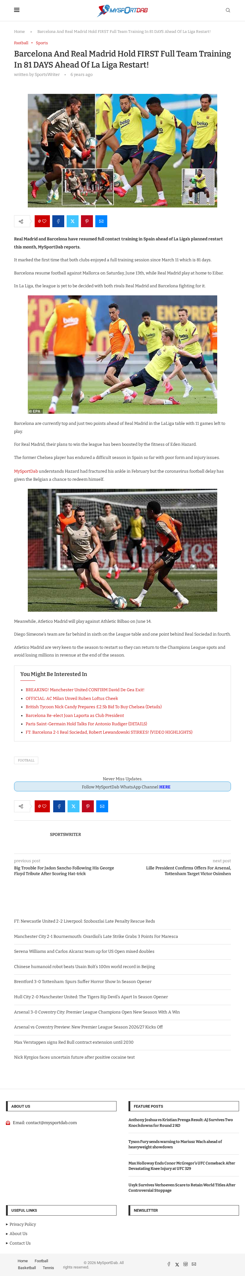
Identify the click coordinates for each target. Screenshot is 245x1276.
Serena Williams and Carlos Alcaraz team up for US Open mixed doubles (84, 951)
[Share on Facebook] (58, 221)
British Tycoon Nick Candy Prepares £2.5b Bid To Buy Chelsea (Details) (94, 706)
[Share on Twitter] (73, 221)
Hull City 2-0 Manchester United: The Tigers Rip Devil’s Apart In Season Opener (91, 996)
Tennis (48, 1268)
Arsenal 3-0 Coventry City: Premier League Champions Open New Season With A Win (97, 1012)
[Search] (228, 10)
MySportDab (26, 471)
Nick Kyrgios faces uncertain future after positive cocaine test (74, 1057)
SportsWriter (65, 834)
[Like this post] (44, 221)
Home (19, 31)
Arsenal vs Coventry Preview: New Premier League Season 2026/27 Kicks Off (88, 1027)
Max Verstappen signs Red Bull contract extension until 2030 (74, 1042)
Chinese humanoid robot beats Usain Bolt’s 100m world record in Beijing (84, 966)
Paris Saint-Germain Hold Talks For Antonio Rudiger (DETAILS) (86, 723)
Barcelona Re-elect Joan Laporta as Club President (75, 715)
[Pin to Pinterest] (87, 221)
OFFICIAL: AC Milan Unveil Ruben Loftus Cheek (72, 698)
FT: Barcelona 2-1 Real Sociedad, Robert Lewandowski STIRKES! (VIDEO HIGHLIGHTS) (109, 732)
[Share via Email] (101, 221)
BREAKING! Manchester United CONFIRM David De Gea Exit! (85, 689)
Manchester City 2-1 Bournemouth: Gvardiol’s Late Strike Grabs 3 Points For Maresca (96, 936)
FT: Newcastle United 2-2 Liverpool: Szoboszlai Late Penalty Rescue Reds (84, 921)
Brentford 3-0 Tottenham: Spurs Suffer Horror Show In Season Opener (82, 981)
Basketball (27, 1268)
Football (26, 760)
